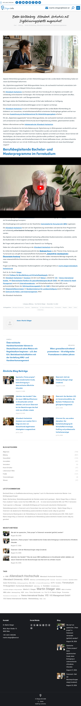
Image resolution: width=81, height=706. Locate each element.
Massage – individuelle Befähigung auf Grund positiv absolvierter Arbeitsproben (40, 505)
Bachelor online (73, 579)
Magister (65, 307)
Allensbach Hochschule (18, 307)
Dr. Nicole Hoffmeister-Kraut (46, 307)
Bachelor (27, 307)
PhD (42, 592)
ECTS (53, 583)
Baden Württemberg (9, 583)
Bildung (7, 37)
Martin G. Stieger (29, 589)
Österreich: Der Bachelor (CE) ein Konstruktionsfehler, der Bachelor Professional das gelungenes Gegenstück (66, 400)
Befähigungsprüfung (22, 583)
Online (75, 307)
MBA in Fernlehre (66, 589)
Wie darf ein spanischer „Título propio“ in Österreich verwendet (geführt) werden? (37, 532)
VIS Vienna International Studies (15, 599)
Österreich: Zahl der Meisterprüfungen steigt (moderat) (64, 380)
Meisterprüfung (16, 592)
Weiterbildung (33, 599)
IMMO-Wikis (37, 586)
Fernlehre (58, 583)
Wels (41, 598)
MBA (58, 589)
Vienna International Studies (32, 595)
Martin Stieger (46, 589)
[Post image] (8, 380)
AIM (6, 576)
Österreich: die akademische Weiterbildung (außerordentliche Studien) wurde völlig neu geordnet (34, 511)
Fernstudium (58, 307)
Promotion (65, 592)
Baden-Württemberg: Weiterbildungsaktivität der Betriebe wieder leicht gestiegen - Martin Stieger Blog (35, 499)
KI (41, 586)
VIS (47, 595)
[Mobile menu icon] (78, 8)
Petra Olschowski (34, 592)
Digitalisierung (35, 307)
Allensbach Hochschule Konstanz (51, 576)
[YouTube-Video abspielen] (40, 187)
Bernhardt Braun (8, 493)
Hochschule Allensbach (24, 586)
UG (19, 595)
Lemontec (43, 704)
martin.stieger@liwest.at (59, 8)
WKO (44, 598)
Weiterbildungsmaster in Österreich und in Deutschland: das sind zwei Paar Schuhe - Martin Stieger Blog (36, 508)
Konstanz (46, 586)
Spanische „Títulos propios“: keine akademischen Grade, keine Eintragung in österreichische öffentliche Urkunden (25, 382)
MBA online (7, 592)
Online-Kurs (40, 309)
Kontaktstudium (55, 586)
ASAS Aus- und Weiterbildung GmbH (39, 579)
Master (70, 307)
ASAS (26, 579)
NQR (22, 592)
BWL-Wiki (32, 583)
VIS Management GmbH (59, 595)
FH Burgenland (9, 586)
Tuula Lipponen (8, 505)
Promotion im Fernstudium (10, 595)
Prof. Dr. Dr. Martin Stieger (53, 592)
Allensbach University (13, 579)
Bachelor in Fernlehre (62, 579)
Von (40, 304)
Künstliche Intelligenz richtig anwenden (12, 589)
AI (3, 576)
